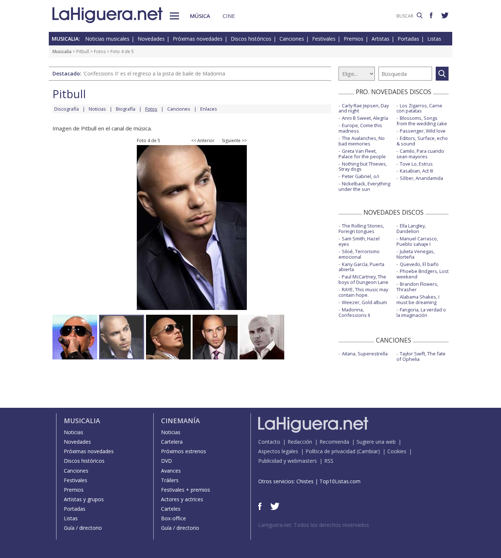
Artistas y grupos (84, 499)
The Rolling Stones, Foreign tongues (361, 228)
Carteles (170, 508)
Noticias (97, 109)
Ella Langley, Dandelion (411, 228)
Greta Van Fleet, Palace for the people (362, 154)
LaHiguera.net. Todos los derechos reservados (313, 524)
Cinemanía (180, 420)
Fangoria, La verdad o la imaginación (421, 312)
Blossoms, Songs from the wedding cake (421, 121)
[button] (174, 15)
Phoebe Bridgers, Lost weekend (422, 274)
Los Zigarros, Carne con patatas (419, 108)
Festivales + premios (185, 489)
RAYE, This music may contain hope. (363, 292)
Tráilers (170, 480)
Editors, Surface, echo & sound (422, 141)
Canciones (291, 38)
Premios (353, 38)
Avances (171, 470)
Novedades (151, 38)
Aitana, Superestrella (365, 353)
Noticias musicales (107, 38)
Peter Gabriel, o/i (360, 176)
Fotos (100, 51)
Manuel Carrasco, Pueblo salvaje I (417, 241)
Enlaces (208, 109)
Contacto (269, 441)
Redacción (300, 441)
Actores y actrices (182, 499)
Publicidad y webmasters (287, 460)
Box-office (173, 518)
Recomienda (334, 441)
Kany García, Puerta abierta (361, 267)
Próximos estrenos (183, 451)
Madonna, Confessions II (354, 312)
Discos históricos (251, 38)
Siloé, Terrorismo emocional (359, 254)
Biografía (125, 109)
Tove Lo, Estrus (416, 163)
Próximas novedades (198, 38)
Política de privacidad (330, 451)
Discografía (66, 109)
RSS (328, 460)
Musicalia (62, 51)
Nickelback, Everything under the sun (364, 186)
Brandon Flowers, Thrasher (417, 287)
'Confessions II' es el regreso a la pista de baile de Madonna (154, 73)
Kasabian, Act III (416, 170)
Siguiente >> (234, 140)
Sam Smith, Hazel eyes (359, 241)
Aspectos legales (278, 451)
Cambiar (368, 451)
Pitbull (82, 51)
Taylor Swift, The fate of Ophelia (421, 356)
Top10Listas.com (340, 481)
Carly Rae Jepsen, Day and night (364, 108)
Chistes (305, 481)
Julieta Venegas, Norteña (415, 254)
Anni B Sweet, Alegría (365, 118)
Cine (229, 15)
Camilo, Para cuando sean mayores (420, 154)
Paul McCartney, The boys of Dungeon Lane (363, 279)
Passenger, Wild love (423, 131)
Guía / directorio (83, 527)
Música (200, 15)
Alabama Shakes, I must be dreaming (417, 299)
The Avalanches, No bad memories (362, 141)
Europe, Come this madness (360, 128)
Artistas (381, 38)
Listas (434, 38)
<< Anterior (203, 140)
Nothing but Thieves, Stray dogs (363, 166)
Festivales (324, 38)
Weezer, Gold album (364, 302)
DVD (166, 460)
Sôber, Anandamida (421, 178)
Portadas (408, 38)
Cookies (396, 451)
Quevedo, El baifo (419, 264)
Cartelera (172, 441)
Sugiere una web (376, 441)
